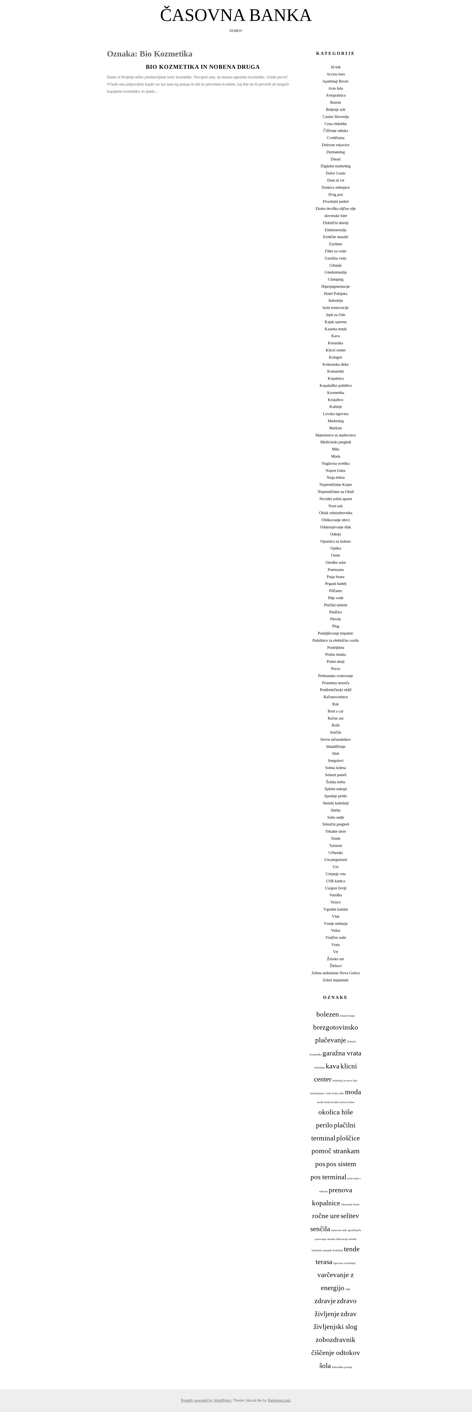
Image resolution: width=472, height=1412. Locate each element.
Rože (336, 725)
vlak (347, 1289)
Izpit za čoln (335, 315)
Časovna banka (236, 15)
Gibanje (335, 265)
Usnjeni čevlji (335, 888)
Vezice (335, 902)
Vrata (335, 945)
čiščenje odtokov (335, 1352)
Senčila (335, 732)
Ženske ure (335, 959)
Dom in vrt (335, 180)
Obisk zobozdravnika (335, 513)
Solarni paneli (335, 775)
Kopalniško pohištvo (336, 385)
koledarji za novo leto (345, 1080)
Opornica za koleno (335, 541)
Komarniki (335, 371)
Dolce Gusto (335, 173)
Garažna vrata (335, 258)
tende (352, 1249)
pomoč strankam (335, 1151)
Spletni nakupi (335, 789)
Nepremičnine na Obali (336, 492)
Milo (335, 449)
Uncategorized (335, 860)
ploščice (348, 1138)
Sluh (335, 753)
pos (320, 1164)
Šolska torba (335, 782)
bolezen (327, 1014)
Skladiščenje (335, 746)
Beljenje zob (335, 109)
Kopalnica (336, 378)
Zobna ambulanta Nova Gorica (335, 973)
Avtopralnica (336, 95)
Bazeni (335, 102)
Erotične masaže (335, 237)
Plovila (335, 619)
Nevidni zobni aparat (335, 499)
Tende (335, 838)
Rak (335, 704)
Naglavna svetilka (336, 463)
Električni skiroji (335, 223)
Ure (336, 867)
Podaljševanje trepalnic (336, 633)
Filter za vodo (335, 251)
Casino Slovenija (336, 117)
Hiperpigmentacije (335, 286)
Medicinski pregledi (335, 442)
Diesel (335, 159)
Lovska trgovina (335, 414)
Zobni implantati (335, 980)
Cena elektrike (335, 124)
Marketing (336, 421)
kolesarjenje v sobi (320, 1093)
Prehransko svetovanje (335, 676)
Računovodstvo (336, 697)
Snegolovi (335, 760)
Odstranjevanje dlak (335, 527)
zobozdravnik (335, 1339)
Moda (335, 456)
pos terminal (328, 1177)
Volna (335, 930)
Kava (335, 336)
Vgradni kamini (336, 909)
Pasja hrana (335, 577)
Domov (236, 31)
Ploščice (335, 612)
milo (341, 1093)
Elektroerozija (335, 230)
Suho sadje (335, 817)
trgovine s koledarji (344, 1263)
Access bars (335, 74)
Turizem (335, 846)
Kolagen (335, 357)
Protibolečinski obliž (336, 690)
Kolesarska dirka (336, 364)
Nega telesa (336, 477)
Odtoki (335, 534)
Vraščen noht (335, 937)
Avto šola (335, 88)
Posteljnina (335, 647)
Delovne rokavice (335, 145)
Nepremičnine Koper (335, 484)
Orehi (335, 555)
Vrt (335, 952)
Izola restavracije (336, 308)
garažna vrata (342, 1053)
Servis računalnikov (335, 739)
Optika (335, 548)
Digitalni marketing (336, 166)
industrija (319, 1067)
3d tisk (335, 67)
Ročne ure (336, 718)
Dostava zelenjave (336, 187)
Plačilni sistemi (335, 605)
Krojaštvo (335, 400)
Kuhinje (335, 407)
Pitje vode (335, 598)
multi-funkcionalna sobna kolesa (335, 1102)
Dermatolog (335, 152)
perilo (324, 1125)
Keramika (335, 343)
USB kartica (335, 881)
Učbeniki (335, 853)
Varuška (335, 895)
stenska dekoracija (337, 1239)
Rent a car (335, 711)
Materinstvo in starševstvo (335, 435)
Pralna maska (335, 654)
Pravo (335, 669)
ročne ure (325, 1216)
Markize (335, 428)
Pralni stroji (335, 661)
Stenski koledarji (336, 803)
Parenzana (336, 570)
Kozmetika (335, 393)
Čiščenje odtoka (335, 131)
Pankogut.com (279, 1400)
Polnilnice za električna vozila (335, 640)
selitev (349, 1216)
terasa (324, 1262)
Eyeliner (335, 244)
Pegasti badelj (335, 584)
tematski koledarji (333, 1250)
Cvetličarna (335, 138)
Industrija (335, 300)
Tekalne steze (335, 831)
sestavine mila (339, 1230)
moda (353, 1092)
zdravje (325, 1301)
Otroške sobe (335, 562)
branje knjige (347, 1015)
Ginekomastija (335, 272)
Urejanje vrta (335, 874)
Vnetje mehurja (336, 923)
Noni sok (335, 506)
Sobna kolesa (335, 768)
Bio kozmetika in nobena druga (203, 67)
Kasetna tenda (336, 329)
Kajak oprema (336, 322)
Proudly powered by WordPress (206, 1400)
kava (332, 1066)
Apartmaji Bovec (335, 81)
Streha (335, 810)
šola (325, 1365)
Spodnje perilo (335, 796)
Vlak (335, 916)
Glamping (335, 279)
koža (335, 1093)
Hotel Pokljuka (335, 293)
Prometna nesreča (335, 683)
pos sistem (341, 1164)
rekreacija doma (350, 1204)
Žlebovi (336, 966)
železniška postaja (342, 1367)
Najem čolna (335, 470)
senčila (320, 1229)
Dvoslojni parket (336, 201)
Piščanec (335, 591)
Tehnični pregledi (335, 824)
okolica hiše (335, 1112)
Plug (335, 626)
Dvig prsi (335, 194)
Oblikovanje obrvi (336, 520)
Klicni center (336, 350)
